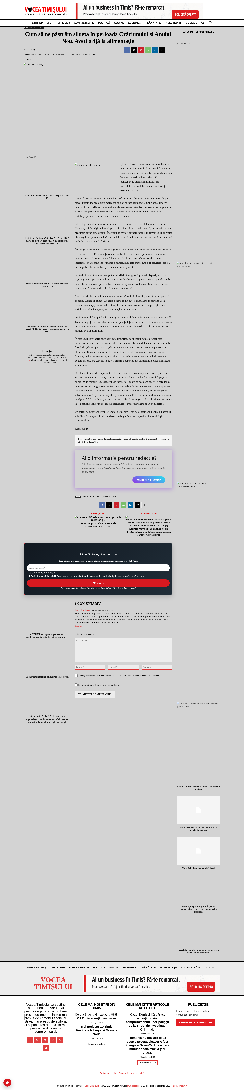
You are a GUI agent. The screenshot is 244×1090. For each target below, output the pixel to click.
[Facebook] (127, 50)
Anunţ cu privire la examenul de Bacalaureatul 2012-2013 (98, 525)
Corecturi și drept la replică (131, 1073)
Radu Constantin (179, 1086)
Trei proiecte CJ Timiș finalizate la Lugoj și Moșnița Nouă (96, 1030)
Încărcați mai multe (95, 1044)
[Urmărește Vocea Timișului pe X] (60, 1040)
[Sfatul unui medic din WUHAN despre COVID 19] (47, 177)
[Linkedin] (155, 50)
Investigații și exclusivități (101, 576)
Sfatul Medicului (91, 497)
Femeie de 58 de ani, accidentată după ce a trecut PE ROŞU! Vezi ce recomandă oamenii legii (47, 329)
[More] (169, 50)
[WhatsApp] (148, 50)
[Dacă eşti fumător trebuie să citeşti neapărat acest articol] (47, 265)
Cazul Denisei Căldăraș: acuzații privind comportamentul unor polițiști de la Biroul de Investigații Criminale (147, 1022)
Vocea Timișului (92, 1086)
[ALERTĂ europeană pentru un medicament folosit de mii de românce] (47, 616)
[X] (134, 50)
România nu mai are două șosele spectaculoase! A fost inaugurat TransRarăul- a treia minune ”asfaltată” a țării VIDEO (147, 1045)
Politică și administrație (42, 576)
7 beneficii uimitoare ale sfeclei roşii (198, 868)
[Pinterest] (141, 50)
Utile (41, 27)
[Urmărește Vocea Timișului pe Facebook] (30, 1040)
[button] (210, 22)
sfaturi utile (109, 497)
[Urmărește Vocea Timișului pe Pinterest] (45, 1040)
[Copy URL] (162, 50)
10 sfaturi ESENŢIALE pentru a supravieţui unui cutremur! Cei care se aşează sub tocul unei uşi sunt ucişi (47, 719)
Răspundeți (78, 626)
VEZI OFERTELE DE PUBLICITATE (196, 1022)
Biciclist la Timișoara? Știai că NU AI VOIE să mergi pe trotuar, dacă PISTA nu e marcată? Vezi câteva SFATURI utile (47, 241)
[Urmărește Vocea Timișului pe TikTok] (53, 1040)
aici (29, 360)
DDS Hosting (133, 1086)
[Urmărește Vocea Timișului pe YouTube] (46, 1048)
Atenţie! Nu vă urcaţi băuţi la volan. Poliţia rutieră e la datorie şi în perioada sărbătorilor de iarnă (149, 531)
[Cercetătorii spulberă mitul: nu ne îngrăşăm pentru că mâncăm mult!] (198, 932)
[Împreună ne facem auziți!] (46, 11)
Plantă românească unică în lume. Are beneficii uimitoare (198, 828)
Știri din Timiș (30, 27)
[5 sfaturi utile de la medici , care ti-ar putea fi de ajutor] (198, 769)
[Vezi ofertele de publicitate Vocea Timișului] (139, 11)
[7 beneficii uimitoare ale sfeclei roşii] (198, 851)
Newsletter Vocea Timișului (130, 576)
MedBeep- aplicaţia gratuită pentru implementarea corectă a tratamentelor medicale (198, 909)
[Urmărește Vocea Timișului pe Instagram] (37, 1040)
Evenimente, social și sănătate (71, 576)
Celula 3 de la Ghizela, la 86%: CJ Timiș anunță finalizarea (96, 1016)
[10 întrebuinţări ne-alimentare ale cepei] (47, 659)
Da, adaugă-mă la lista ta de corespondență (98, 685)
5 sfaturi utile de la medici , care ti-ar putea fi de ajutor (198, 787)
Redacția (32, 49)
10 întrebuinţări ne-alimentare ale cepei (47, 676)
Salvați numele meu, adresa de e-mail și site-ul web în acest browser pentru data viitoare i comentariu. (121, 676)
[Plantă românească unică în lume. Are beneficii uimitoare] (198, 810)
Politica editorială (108, 1073)
